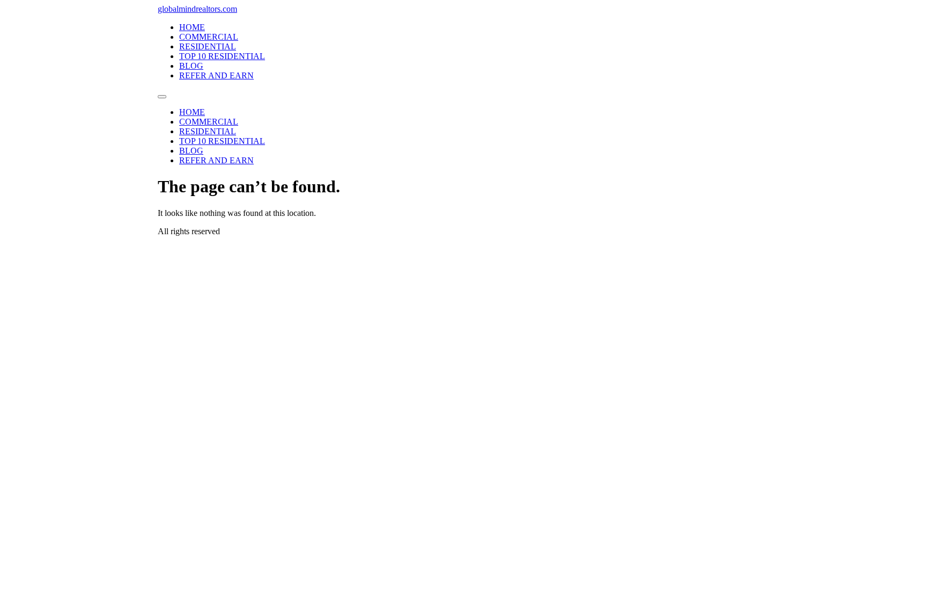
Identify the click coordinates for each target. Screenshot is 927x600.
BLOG (191, 65)
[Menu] (162, 96)
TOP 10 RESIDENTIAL (222, 56)
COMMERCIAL (208, 36)
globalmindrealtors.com (197, 8)
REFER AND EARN (216, 75)
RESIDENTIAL (207, 46)
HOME (192, 27)
